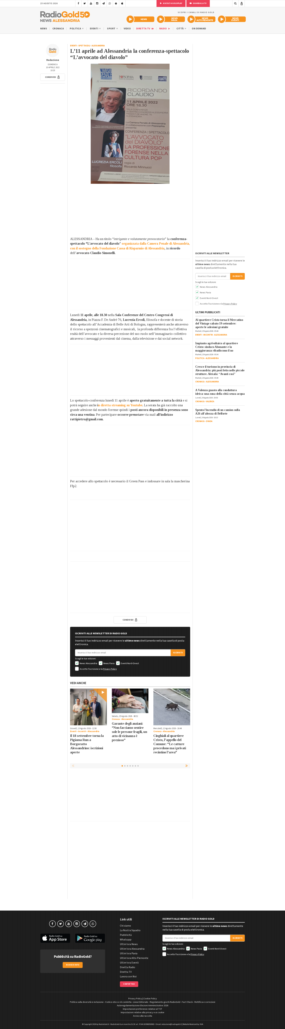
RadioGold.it (104, 1024)
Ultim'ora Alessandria (132, 949)
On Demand (199, 28)
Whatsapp (125, 939)
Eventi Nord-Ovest (129, 663)
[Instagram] (97, 3)
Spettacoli (84, 45)
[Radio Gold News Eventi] (231, 19)
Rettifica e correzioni (204, 1002)
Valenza (210, 401)
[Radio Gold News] (140, 19)
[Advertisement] (130, 210)
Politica (76, 28)
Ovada (209, 421)
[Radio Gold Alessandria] (65, 16)
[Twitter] (85, 3)
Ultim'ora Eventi (129, 963)
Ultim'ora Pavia (128, 953)
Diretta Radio (127, 967)
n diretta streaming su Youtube (120, 405)
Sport (111, 28)
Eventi (94, 28)
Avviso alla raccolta (142, 1016)
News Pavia (108, 663)
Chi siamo (125, 926)
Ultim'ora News (129, 944)
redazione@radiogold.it (171, 1024)
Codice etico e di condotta (118, 1002)
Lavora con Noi (128, 976)
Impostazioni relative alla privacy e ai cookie (142, 1012)
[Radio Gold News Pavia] (171, 19)
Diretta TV (143, 28)
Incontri (82, 731)
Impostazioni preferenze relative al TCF (142, 1009)
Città (180, 28)
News (43, 28)
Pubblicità (126, 935)
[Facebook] (78, 3)
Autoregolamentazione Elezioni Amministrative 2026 (142, 1005)
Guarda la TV (199, 3)
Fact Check (187, 1002)
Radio (163, 28)
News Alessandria (88, 663)
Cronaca (58, 28)
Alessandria (98, 45)
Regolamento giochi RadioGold (165, 1002)
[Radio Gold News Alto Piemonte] (201, 19)
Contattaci (129, 984)
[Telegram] (103, 3)
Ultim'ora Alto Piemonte (134, 958)
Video (127, 28)
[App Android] (116, 3)
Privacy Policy (110, 669)
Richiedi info (72, 965)
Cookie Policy (150, 998)
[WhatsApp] (110, 3)
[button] (52, 77)
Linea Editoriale (140, 1002)
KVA (201, 1024)
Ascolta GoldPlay (172, 3)
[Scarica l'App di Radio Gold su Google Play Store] (90, 938)
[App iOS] (122, 3)
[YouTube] (91, 3)
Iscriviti (178, 652)
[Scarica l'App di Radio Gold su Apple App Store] (55, 938)
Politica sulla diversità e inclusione (87, 1002)
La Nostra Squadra (130, 930)
